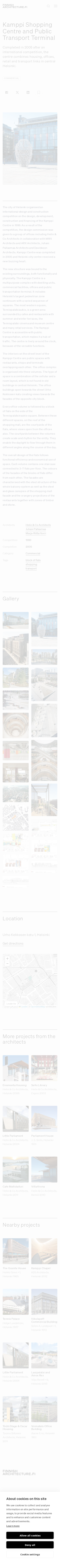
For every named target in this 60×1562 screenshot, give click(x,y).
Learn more (13, 1525)
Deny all (30, 1545)
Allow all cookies (30, 1535)
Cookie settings (30, 1554)
